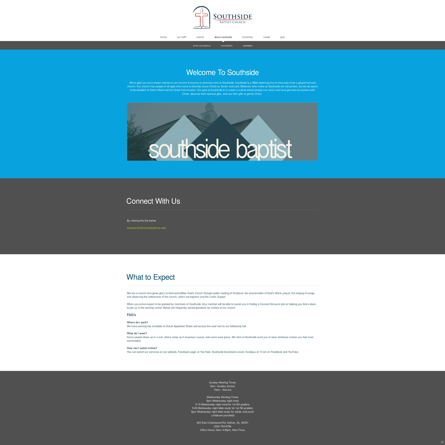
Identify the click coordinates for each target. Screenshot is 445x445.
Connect (247, 45)
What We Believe (202, 45)
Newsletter (227, 45)
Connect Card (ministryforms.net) (146, 228)
